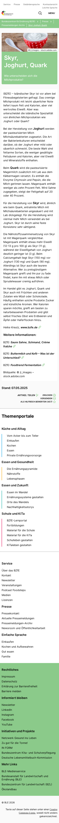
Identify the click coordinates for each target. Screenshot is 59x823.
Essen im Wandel (17, 492)
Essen (10, 450)
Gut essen (8, 651)
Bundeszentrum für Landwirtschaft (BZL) (27, 784)
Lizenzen (7, 600)
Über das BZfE (11, 570)
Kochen (11, 445)
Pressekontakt (10, 613)
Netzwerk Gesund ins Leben (19, 738)
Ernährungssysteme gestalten (25, 497)
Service (6, 4)
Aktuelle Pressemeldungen (18, 618)
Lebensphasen (16, 478)
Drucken (47, 395)
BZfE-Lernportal (17, 520)
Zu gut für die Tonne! (15, 742)
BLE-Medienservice (13, 771)
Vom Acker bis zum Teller (23, 435)
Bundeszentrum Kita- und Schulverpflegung (29, 752)
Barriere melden (11, 691)
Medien (6, 595)
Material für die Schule (21, 530)
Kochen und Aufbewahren (17, 646)
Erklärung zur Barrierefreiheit (19, 686)
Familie (6, 656)
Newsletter (8, 580)
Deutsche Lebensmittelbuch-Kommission (27, 757)
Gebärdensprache (31, 4)
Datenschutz (9, 681)
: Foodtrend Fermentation (25, 365)
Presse (17, 4)
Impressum (8, 676)
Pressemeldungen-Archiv (17, 623)
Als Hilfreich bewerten (36, 401)
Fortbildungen (15, 525)
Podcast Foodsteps (14, 590)
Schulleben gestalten (20, 540)
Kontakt (6, 575)
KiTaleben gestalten (19, 545)
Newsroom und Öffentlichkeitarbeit (23, 628)
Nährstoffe (13, 473)
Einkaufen (13, 440)
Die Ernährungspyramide (22, 468)
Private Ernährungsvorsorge (24, 455)
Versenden (46, 398)
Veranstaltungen (12, 585)
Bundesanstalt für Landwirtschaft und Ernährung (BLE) (25, 777)
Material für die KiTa (19, 535)
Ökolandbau (9, 789)
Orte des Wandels (18, 502)
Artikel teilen (26, 395)
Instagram (8, 714)
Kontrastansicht (50, 4)
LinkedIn (7, 709)
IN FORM (7, 747)
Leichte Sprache (49, 7)
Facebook (8, 719)
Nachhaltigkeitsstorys (20, 507)
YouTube (7, 724)
